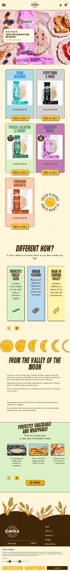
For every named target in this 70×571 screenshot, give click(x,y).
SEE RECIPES (35, 482)
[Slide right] (17, 328)
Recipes (48, 540)
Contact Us (49, 535)
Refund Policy (50, 544)
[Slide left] (9, 328)
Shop (47, 527)
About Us (48, 531)
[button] (3, 5)
